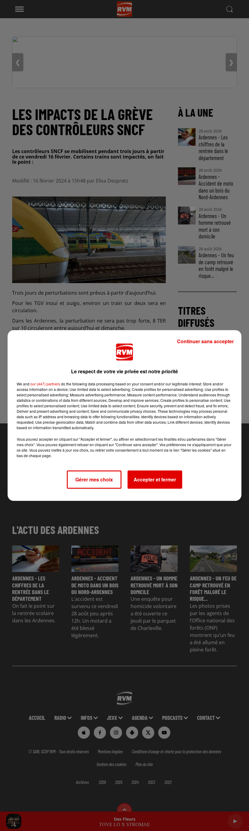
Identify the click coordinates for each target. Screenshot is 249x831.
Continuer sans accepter (205, 341)
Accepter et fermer (155, 479)
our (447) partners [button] (45, 383)
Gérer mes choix (94, 479)
